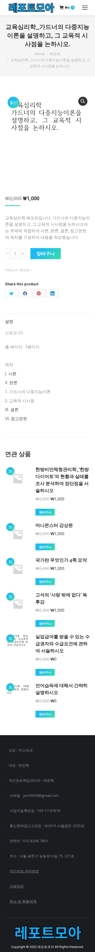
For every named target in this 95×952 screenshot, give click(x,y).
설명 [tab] (9, 321)
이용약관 (17, 886)
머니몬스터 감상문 (54, 525)
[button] (82, 101)
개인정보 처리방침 (24, 871)
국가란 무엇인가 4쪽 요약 (61, 560)
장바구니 (45, 253)
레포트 (25, 270)
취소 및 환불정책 (23, 901)
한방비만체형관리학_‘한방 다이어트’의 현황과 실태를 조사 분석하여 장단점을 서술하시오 (62, 480)
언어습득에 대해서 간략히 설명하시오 (61, 689)
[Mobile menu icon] (85, 8)
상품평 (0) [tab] (14, 332)
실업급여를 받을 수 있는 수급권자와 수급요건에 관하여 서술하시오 (62, 643)
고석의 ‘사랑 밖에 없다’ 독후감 (61, 598)
